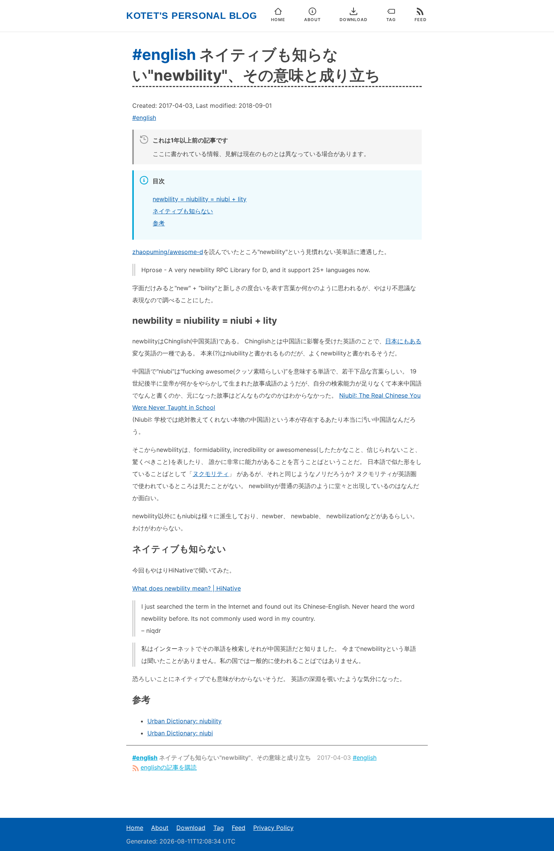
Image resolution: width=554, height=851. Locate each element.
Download (190, 827)
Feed (238, 827)
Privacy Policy (273, 827)
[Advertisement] (277, 795)
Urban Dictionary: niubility (184, 721)
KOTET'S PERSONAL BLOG (191, 16)
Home (134, 827)
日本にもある (403, 341)
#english (164, 54)
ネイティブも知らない (183, 211)
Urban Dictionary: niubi (180, 733)
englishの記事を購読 (169, 767)
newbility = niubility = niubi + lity (199, 199)
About (159, 827)
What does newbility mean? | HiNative (186, 588)
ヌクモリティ (211, 474)
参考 (159, 223)
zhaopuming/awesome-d (167, 252)
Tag (218, 827)
